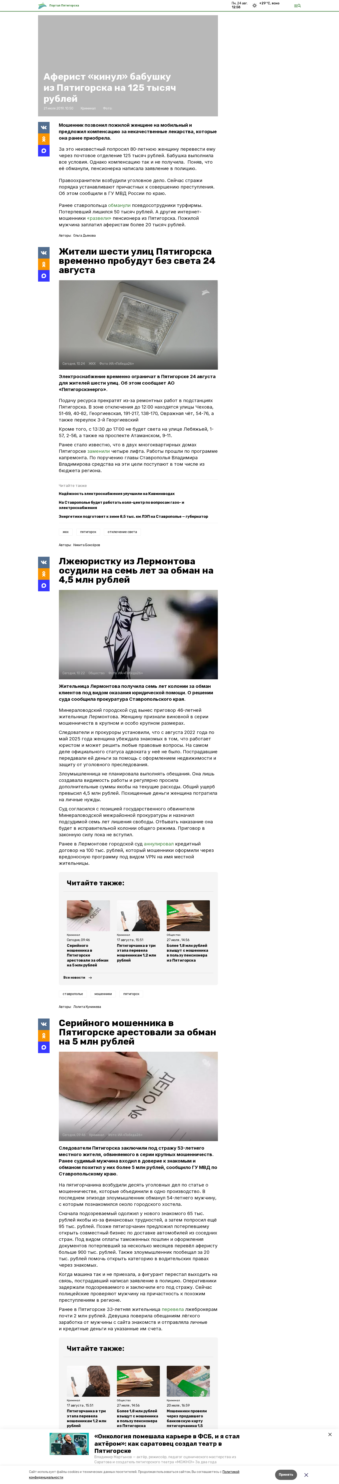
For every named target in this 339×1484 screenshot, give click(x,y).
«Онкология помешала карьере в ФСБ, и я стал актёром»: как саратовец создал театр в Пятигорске (167, 1443)
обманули (119, 205)
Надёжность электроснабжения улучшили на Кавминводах (117, 494)
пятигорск (88, 532)
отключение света (122, 532)
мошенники (103, 994)
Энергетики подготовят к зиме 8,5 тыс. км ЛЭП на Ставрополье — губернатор (133, 516)
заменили (99, 451)
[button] (69, 1444)
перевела (173, 1309)
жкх (66, 532)
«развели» (99, 218)
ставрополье (73, 994)
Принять (286, 1475)
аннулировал (159, 844)
